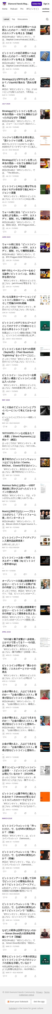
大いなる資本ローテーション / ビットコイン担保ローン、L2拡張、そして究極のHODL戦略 (19, 300)
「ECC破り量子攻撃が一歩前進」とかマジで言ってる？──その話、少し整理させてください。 (19, 642)
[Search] (47, 19)
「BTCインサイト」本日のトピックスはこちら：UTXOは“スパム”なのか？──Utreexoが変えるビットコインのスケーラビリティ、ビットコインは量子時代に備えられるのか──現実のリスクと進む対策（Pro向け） (19, 804)
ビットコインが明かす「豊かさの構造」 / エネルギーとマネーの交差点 (19, 668)
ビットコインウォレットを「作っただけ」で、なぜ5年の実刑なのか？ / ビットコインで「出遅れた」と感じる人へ (19, 907)
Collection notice (26, 995)
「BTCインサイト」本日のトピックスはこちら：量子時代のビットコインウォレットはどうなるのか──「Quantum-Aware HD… (19, 470)
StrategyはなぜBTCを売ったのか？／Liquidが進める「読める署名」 (19, 82)
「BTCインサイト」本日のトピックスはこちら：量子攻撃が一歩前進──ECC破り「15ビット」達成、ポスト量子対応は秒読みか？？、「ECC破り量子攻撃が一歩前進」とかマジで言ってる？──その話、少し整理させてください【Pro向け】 (19, 650)
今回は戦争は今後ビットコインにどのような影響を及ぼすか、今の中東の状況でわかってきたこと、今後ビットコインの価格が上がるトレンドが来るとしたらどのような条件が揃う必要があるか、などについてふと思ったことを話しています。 (19, 967)
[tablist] (15, 19)
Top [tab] (13, 19)
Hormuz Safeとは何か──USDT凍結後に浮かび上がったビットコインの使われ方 (19, 488)
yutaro (16, 43)
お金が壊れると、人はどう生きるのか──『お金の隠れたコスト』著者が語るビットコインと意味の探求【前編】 (19, 747)
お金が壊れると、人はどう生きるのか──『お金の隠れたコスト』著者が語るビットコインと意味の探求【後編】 (19, 694)
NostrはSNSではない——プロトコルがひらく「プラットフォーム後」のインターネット (19, 514)
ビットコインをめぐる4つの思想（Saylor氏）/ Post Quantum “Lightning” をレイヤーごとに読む (19, 352)
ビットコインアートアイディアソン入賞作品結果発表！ (19, 539)
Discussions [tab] (23, 19)
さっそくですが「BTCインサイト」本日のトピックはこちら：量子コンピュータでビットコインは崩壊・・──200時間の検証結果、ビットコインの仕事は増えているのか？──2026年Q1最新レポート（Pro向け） (19, 778)
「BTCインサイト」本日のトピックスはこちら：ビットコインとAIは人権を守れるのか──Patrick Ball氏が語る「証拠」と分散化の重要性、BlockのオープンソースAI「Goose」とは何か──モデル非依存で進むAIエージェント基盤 (19, 197)
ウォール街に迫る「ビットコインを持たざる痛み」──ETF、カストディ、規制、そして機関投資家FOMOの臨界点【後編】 (19, 215)
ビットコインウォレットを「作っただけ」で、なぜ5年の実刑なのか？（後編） (19, 828)
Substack (13, 1008)
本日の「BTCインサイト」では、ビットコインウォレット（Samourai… (19, 863)
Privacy (39, 992)
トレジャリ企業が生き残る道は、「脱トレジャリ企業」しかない (19, 139)
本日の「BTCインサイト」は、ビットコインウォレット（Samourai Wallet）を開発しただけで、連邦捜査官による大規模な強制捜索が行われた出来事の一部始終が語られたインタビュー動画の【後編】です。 (19, 837)
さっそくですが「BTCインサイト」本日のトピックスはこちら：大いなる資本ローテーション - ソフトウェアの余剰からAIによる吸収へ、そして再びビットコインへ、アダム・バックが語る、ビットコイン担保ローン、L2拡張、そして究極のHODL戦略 (19, 308)
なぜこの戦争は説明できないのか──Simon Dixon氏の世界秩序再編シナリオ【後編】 (19, 933)
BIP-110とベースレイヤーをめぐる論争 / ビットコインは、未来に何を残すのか (19, 273)
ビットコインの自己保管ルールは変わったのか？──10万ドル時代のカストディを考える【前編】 (19, 56)
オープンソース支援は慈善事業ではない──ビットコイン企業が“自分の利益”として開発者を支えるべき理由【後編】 (19, 584)
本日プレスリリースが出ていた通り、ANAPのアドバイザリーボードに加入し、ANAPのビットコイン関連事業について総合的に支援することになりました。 (19, 145)
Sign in (46, 4)
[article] (26, 36)
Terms (47, 992)
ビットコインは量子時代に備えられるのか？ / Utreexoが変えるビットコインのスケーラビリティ (19, 796)
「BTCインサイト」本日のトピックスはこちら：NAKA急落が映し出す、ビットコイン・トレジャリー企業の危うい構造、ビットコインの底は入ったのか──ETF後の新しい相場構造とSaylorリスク (19, 386)
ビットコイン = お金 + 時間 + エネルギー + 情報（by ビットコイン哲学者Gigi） (18, 560)
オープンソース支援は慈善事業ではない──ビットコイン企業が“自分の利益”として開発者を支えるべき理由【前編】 (19, 610)
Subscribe (36, 4)
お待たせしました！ (11, 544)
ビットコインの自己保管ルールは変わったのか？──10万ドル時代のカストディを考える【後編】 (19, 30)
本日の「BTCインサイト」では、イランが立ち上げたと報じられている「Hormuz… (19, 496)
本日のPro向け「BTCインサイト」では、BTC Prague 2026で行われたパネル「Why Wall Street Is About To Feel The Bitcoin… (19, 255)
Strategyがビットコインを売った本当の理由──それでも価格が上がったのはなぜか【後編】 (19, 114)
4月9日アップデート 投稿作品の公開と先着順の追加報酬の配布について (19, 889)
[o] (45, 326)
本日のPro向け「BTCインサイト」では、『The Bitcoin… (18, 171)
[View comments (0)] (15, 46)
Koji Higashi (14, 150)
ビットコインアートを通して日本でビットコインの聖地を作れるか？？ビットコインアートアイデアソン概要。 (19, 881)
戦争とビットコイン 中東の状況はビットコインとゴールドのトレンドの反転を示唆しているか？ (19, 959)
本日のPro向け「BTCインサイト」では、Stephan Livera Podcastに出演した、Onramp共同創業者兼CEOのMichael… (18, 38)
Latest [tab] (6, 19)
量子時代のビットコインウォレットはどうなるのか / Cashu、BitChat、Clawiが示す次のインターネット (19, 462)
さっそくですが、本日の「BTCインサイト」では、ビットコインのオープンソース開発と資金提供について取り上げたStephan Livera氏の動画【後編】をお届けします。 (19, 592)
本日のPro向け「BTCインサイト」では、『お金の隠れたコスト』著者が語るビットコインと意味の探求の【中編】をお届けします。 (19, 729)
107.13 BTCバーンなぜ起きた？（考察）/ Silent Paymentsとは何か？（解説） (19, 436)
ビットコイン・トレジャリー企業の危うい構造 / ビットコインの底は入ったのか (19, 378)
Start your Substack (19, 1001)
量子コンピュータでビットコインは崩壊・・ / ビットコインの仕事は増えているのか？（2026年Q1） (19, 770)
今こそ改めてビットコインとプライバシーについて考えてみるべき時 (19, 410)
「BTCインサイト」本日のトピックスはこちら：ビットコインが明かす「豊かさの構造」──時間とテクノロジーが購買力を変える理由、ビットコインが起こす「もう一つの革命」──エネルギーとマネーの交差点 (19, 676)
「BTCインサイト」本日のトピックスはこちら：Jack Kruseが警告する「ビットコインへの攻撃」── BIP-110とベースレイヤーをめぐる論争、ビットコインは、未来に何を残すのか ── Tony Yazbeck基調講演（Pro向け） (19, 281)
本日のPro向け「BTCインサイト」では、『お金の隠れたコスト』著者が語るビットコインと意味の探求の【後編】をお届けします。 (19, 702)
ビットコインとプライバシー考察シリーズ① (19, 418)
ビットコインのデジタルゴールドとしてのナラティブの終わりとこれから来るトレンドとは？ (19, 325)
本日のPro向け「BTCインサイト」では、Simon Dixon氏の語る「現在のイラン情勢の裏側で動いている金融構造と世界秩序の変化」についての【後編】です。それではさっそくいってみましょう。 (19, 941)
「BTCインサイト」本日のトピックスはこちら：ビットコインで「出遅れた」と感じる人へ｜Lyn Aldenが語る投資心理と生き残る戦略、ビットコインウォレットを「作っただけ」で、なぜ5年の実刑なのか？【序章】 (19, 915)
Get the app (39, 1001)
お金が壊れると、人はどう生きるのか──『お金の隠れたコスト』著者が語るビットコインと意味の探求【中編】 (19, 721)
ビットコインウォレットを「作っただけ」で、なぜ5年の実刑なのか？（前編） (19, 855)
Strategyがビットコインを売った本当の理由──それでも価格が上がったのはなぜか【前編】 (19, 163)
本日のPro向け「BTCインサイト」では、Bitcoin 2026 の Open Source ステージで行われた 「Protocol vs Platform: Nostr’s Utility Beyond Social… (18, 522)
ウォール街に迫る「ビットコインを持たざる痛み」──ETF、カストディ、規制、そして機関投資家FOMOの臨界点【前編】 (19, 247)
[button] (5, 9)
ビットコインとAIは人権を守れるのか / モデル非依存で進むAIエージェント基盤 (19, 189)
